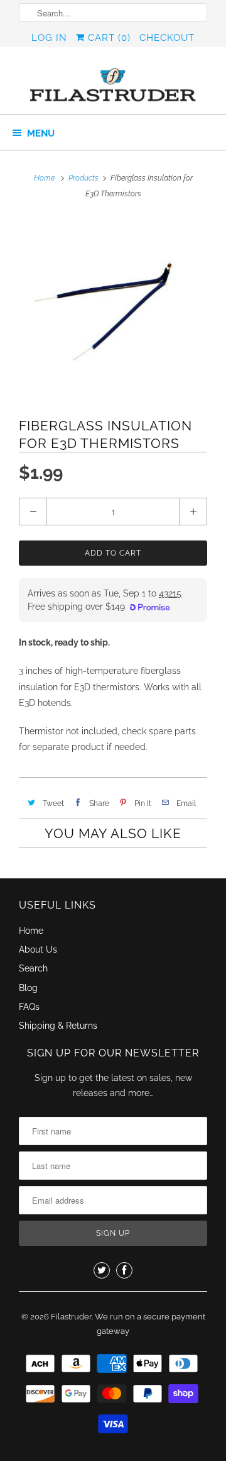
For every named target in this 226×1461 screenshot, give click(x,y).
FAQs (29, 1007)
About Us (38, 949)
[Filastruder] (113, 85)
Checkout (167, 37)
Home (31, 931)
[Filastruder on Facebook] (124, 1270)
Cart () (108, 37)
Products (83, 178)
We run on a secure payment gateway (150, 1324)
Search (33, 968)
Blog (28, 988)
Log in (49, 37)
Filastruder (71, 1316)
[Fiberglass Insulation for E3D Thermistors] (113, 308)
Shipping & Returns (58, 1026)
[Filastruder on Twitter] (102, 1270)
